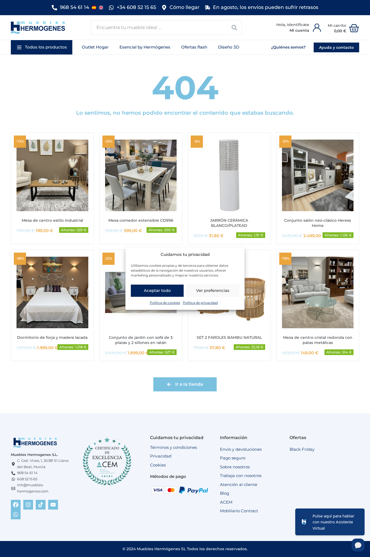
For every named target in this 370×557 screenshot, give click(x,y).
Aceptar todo (157, 290)
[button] (41, 47)
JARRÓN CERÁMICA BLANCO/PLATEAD (229, 223)
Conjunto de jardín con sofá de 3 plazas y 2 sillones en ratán (141, 340)
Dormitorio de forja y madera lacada (52, 337)
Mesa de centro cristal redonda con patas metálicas (317, 340)
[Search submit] (234, 27)
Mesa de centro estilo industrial (52, 220)
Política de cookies (165, 302)
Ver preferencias (212, 290)
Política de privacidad (200, 302)
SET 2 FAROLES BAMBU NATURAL (229, 337)
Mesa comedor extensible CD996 (140, 220)
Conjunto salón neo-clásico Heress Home (317, 223)
